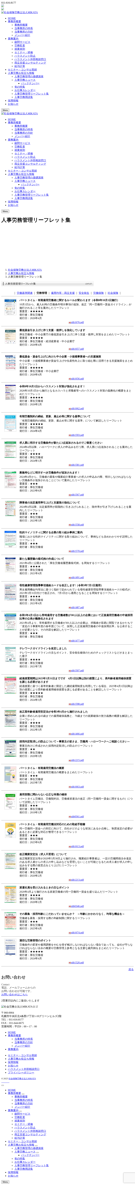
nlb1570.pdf (77, 551)
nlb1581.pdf (77, 464)
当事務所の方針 (23, 31)
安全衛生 (84, 293)
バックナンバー (30, 83)
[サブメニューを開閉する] (23, 1094)
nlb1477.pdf (77, 640)
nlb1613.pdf (77, 846)
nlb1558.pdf (77, 524)
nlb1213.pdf (77, 879)
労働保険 (98, 293)
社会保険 (113, 293)
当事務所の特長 (23, 28)
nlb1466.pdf (77, 733)
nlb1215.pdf (77, 760)
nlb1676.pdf (77, 322)
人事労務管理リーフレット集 (31, 93)
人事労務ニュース (25, 79)
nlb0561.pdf (77, 816)
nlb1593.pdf (77, 435)
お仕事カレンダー (25, 90)
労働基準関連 (25, 293)
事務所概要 (21, 24)
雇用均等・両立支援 (63, 293)
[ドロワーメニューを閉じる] (2, 1085)
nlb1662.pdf (77, 408)
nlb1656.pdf (77, 378)
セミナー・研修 (23, 52)
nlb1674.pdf (77, 932)
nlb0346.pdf (77, 906)
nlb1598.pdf (77, 704)
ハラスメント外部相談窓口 (30, 59)
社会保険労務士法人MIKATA (22, 1078)
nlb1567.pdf (77, 494)
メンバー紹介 (22, 35)
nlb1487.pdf (77, 607)
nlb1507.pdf (77, 670)
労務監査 (19, 45)
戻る (131, 969)
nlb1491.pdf (77, 577)
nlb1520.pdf (77, 962)
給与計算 (19, 66)
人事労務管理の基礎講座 (28, 76)
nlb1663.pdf (77, 786)
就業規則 (19, 49)
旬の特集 (19, 86)
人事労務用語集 (23, 97)
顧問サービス (22, 42)
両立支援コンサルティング (30, 62)
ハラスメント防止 (25, 55)
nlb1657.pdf (77, 348)
